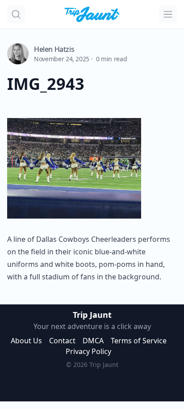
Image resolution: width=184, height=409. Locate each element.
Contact (62, 341)
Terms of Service (139, 341)
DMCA (93, 341)
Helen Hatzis (54, 49)
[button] (16, 14)
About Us (26, 341)
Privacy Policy (88, 351)
